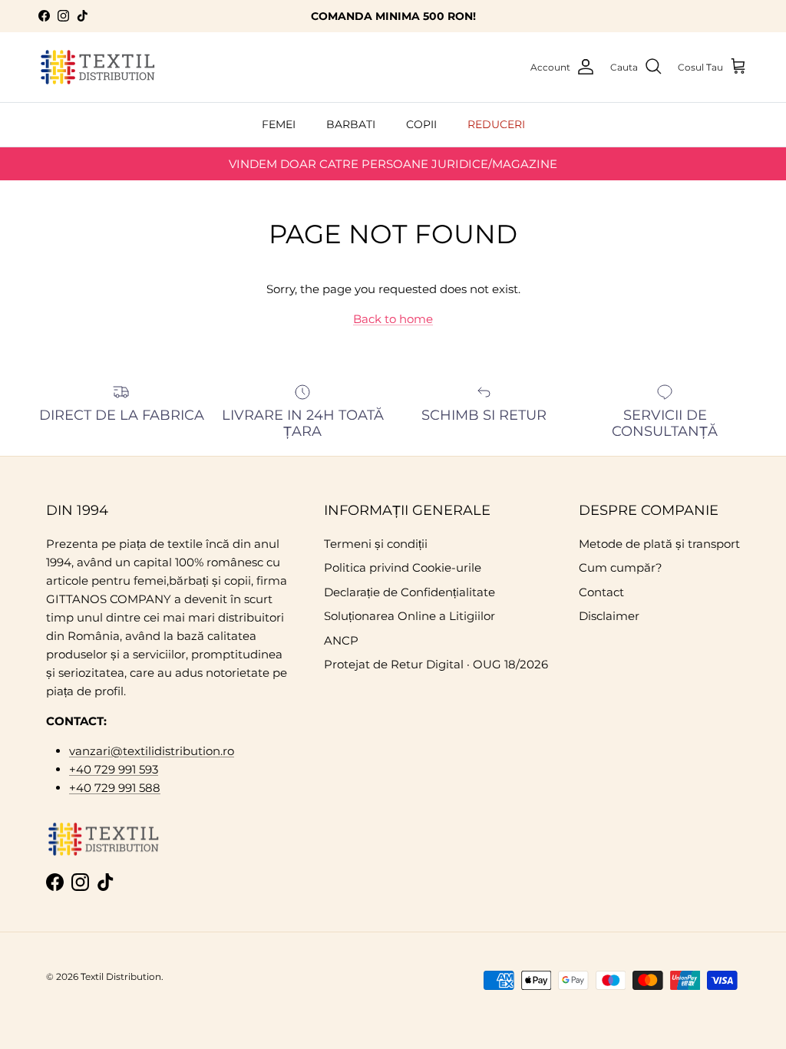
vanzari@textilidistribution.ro (151, 751)
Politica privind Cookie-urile (402, 567)
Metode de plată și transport (659, 543)
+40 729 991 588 (114, 787)
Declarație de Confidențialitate (409, 592)
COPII (421, 124)
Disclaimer (609, 616)
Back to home (393, 319)
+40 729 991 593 (113, 769)
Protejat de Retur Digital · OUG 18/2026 (436, 664)
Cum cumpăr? (620, 567)
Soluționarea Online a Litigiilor (409, 616)
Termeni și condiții (376, 543)
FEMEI (279, 124)
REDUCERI (496, 124)
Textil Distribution (121, 976)
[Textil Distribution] (97, 67)
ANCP (341, 640)
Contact (601, 592)
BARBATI (350, 124)
